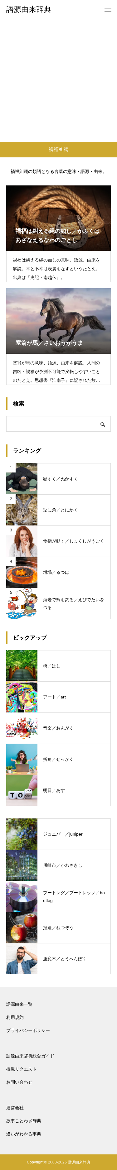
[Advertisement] (58, 80)
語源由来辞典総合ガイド (30, 1055)
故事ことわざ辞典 (23, 1120)
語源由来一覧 (19, 1004)
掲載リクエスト (21, 1069)
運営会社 (15, 1107)
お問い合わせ (19, 1082)
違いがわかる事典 (23, 1133)
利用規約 (15, 1017)
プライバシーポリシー (28, 1030)
